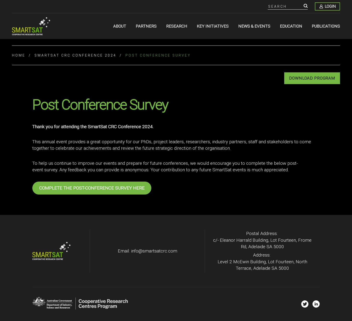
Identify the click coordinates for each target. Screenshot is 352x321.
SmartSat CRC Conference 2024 (75, 55)
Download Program (312, 78)
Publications (326, 26)
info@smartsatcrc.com (154, 251)
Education (291, 26)
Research (176, 26)
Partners (146, 26)
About (119, 26)
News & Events (254, 26)
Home (18, 55)
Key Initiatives (213, 26)
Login (330, 6)
